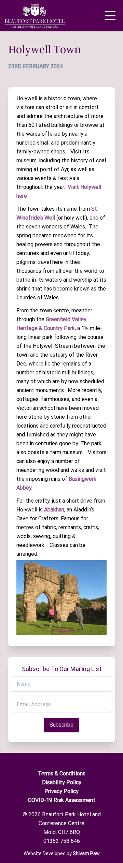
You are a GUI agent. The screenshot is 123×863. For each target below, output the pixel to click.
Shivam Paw (86, 853)
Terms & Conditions (61, 773)
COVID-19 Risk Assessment (61, 800)
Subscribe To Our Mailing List (61, 668)
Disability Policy (61, 782)
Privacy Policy (61, 791)
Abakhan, (54, 509)
